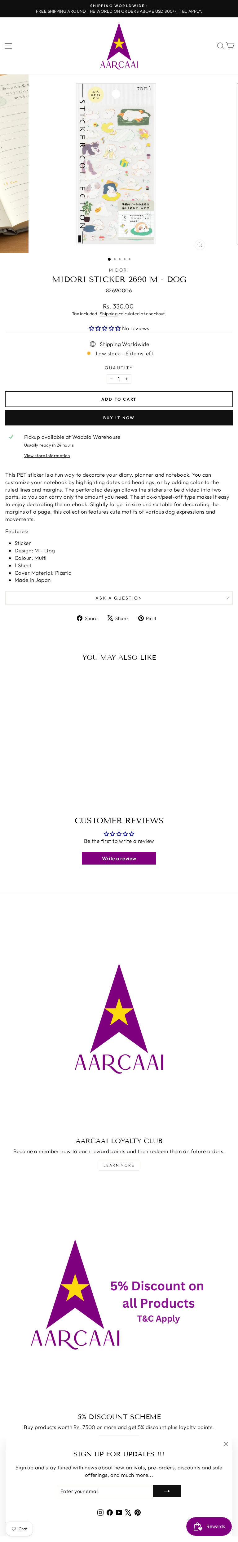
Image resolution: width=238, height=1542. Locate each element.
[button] (105, 328)
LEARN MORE (119, 1165)
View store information (47, 455)
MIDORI (119, 270)
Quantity (119, 368)
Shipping (108, 314)
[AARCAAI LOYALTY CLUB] (119, 1018)
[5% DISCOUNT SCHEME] (119, 1294)
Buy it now (119, 417)
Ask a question (118, 598)
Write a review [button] (119, 858)
